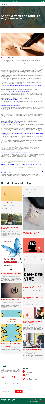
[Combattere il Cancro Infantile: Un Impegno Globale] (11, 193)
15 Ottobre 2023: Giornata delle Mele (31, 188)
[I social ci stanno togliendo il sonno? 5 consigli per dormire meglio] (33, 213)
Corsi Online (20, 7)
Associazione (5, 7)
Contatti (14, 7)
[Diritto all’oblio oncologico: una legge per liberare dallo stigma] (33, 274)
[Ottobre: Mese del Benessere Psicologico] (33, 245)
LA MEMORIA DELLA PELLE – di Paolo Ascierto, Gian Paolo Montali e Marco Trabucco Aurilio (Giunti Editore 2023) (11, 345)
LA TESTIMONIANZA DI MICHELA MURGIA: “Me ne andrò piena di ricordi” (32, 322)
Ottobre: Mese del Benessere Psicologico (32, 255)
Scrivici (27, 374)
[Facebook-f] (43, 1)
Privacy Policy (41, 401)
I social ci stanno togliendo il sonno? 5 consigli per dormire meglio (31, 233)
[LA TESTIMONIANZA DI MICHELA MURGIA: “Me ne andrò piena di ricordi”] (33, 313)
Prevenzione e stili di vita (8, 206)
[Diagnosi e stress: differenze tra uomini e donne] (11, 290)
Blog (11, 7)
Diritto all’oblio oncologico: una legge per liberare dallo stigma (32, 286)
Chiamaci (28, 371)
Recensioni (16, 231)
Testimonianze (28, 191)
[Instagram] (41, 1)
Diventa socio (32, 7)
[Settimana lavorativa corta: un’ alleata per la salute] (33, 340)
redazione (5, 205)
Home (2, 22)
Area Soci (26, 7)
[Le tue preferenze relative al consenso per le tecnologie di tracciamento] (1, 303)
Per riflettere (40, 235)
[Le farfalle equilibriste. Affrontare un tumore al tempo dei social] (11, 255)
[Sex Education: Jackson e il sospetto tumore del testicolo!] (11, 219)
